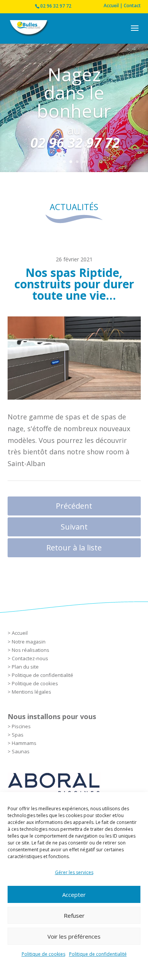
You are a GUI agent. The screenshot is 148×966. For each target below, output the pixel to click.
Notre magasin (29, 641)
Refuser (74, 915)
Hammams (24, 743)
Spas (18, 734)
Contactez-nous (30, 658)
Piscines (21, 726)
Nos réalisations (30, 650)
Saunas (21, 751)
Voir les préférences (74, 936)
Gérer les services (74, 872)
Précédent (74, 506)
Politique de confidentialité (98, 954)
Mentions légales (31, 691)
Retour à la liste (74, 547)
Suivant (74, 527)
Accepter (74, 894)
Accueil (20, 632)
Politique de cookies (43, 954)
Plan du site (25, 666)
